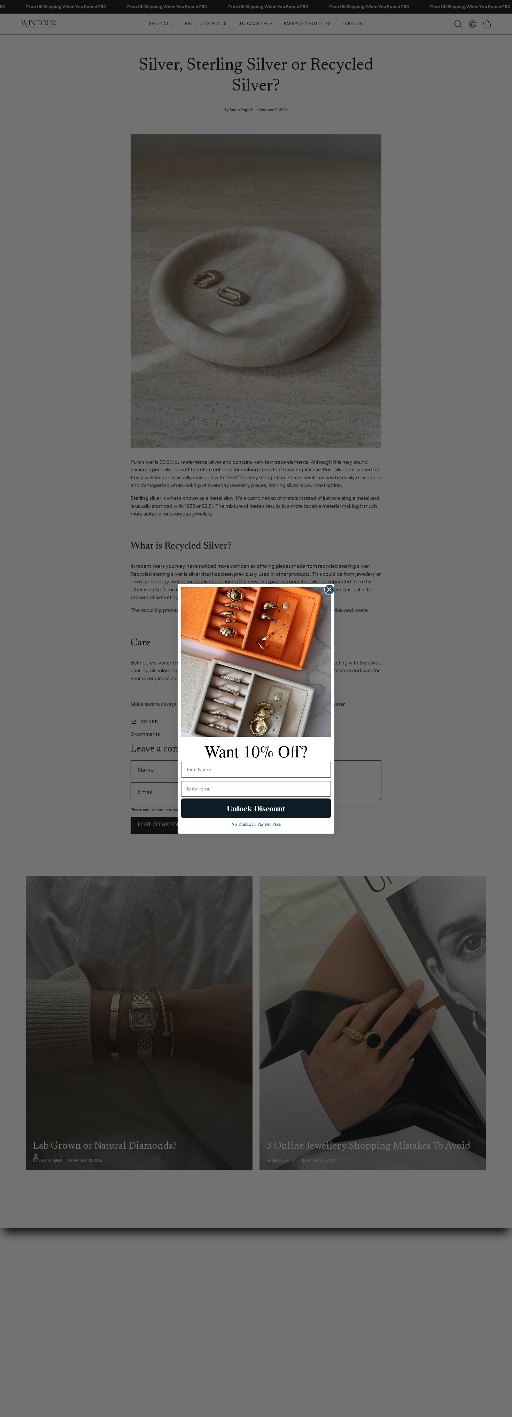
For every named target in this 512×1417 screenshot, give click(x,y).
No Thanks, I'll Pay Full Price (256, 824)
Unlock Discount (256, 808)
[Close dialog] (329, 589)
